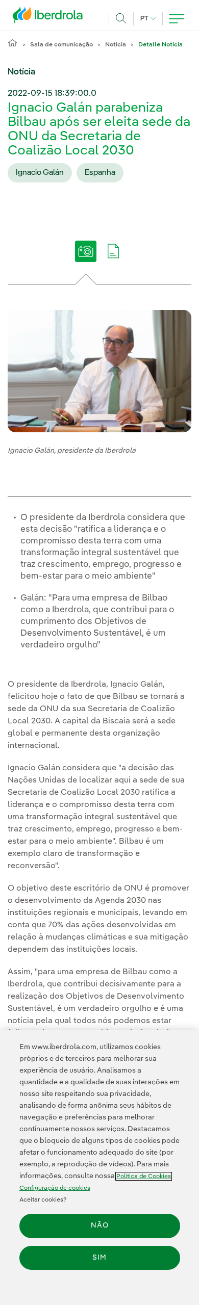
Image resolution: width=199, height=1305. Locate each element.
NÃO (100, 1225)
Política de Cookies (143, 1176)
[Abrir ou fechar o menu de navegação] (176, 19)
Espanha (100, 173)
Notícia (115, 45)
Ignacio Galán (40, 173)
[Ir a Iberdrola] (50, 17)
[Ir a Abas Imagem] (86, 258)
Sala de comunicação (61, 45)
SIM (99, 1257)
